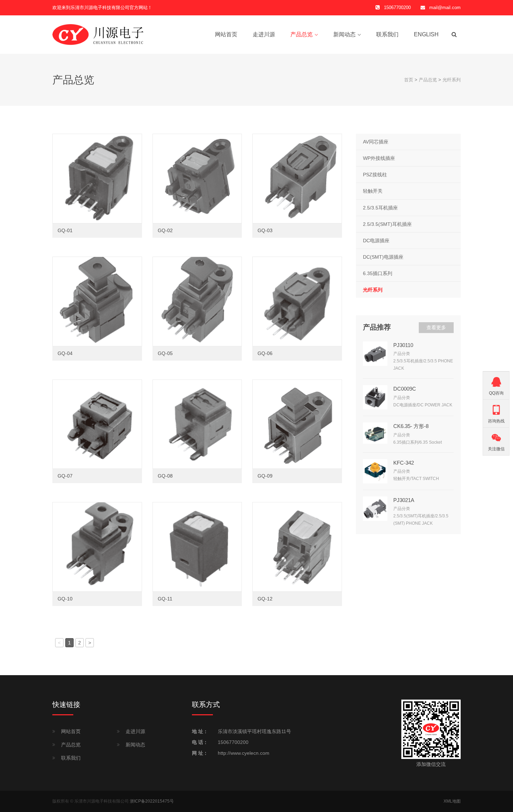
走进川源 (264, 34)
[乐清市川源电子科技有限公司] (98, 34)
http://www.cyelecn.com (243, 753)
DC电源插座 (376, 240)
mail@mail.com (445, 7)
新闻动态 (344, 34)
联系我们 (387, 34)
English (426, 34)
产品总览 (301, 34)
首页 (408, 79)
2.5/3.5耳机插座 (380, 208)
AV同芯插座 (375, 142)
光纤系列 (452, 79)
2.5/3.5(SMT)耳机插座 (387, 224)
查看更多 (436, 327)
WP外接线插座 (379, 158)
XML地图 (452, 801)
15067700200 (233, 742)
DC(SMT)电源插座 (383, 257)
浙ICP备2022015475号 (152, 801)
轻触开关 (372, 191)
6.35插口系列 (377, 273)
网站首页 (226, 34)
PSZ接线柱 (375, 174)
